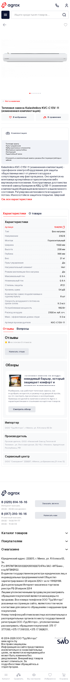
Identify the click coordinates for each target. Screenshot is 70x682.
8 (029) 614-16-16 (14, 502)
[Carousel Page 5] (38, 93)
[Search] (64, 15)
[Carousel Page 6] (40, 93)
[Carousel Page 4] (36, 93)
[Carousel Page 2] (31, 93)
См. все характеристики (16, 199)
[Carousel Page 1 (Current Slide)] (29, 93)
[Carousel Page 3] (33, 93)
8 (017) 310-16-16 (14, 514)
